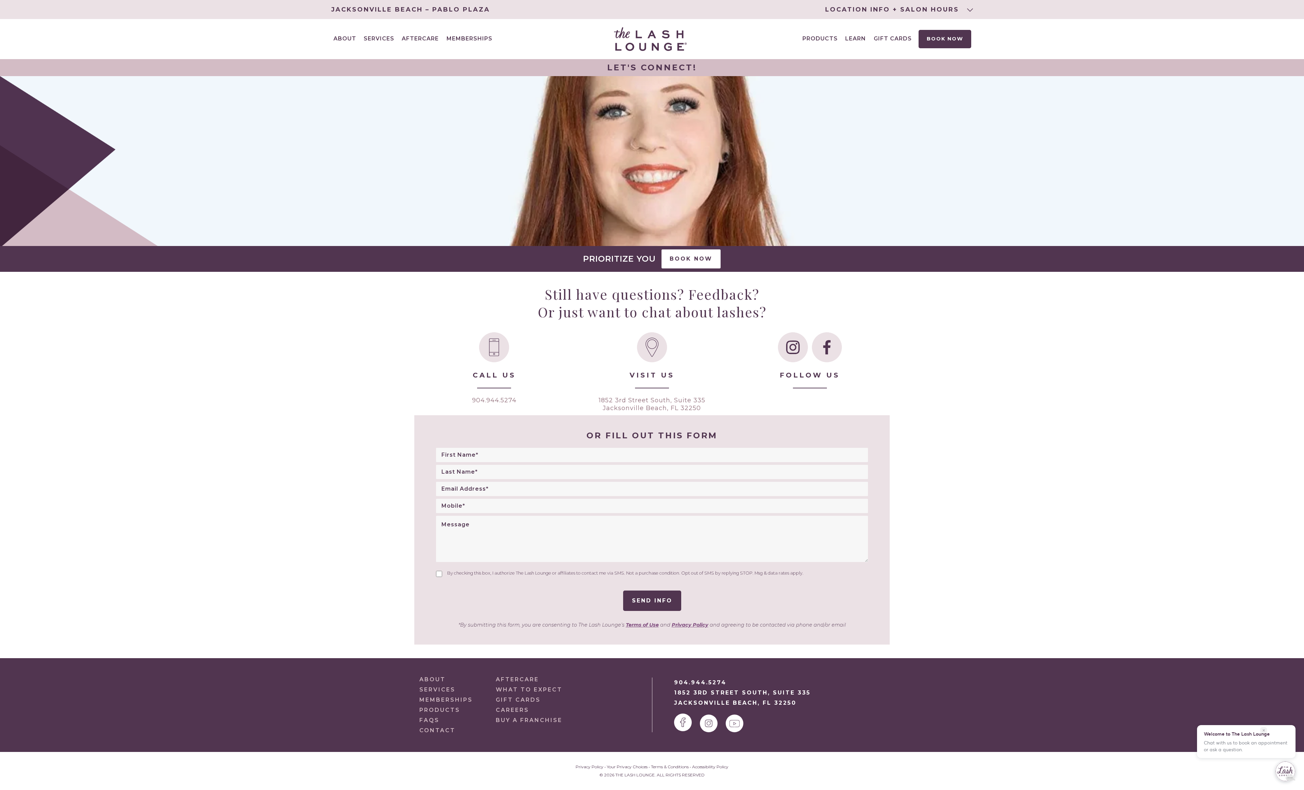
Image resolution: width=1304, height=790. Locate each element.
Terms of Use (642, 625)
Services (437, 689)
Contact (437, 730)
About (432, 679)
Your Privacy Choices (627, 766)
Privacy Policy (690, 625)
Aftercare (420, 38)
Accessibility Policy (710, 766)
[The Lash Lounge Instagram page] (709, 723)
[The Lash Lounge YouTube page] (734, 723)
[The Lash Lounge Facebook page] (683, 722)
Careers (512, 710)
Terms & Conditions (670, 766)
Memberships (469, 38)
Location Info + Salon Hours (893, 9)
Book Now (945, 39)
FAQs (429, 720)
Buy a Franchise (529, 720)
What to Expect (529, 689)
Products (820, 38)
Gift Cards (893, 38)
